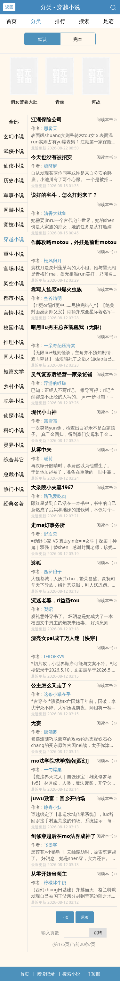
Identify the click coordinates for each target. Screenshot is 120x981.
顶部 (95, 974)
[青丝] (59, 93)
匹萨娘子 (53, 571)
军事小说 (14, 195)
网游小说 (14, 209)
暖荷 (48, 458)
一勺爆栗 (53, 769)
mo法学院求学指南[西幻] (60, 760)
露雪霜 (50, 421)
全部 (14, 121)
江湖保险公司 (46, 119)
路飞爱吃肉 (55, 496)
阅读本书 (105, 119)
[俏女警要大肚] (24, 93)
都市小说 (14, 297)
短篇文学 (14, 371)
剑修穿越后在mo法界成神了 (63, 836)
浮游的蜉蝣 (55, 383)
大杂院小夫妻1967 (52, 487)
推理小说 (14, 342)
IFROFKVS (54, 656)
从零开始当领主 (49, 873)
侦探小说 (14, 415)
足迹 (108, 21)
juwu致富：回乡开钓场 (58, 798)
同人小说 (14, 356)
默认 (42, 39)
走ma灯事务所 (48, 525)
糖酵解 (50, 166)
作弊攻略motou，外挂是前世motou (74, 242)
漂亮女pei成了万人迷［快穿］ (65, 638)
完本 (77, 39)
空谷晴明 (53, 298)
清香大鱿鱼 (55, 213)
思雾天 (50, 128)
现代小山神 (44, 411)
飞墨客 (50, 845)
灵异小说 (14, 444)
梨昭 (48, 609)
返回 (9, 7)
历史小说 (14, 180)
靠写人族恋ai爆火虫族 (56, 289)
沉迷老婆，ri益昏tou (55, 600)
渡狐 (36, 562)
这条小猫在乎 (57, 694)
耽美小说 (14, 400)
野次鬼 (50, 534)
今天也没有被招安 (51, 157)
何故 (96, 102)
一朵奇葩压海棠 (59, 345)
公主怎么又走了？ (51, 685)
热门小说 (14, 488)
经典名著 (14, 503)
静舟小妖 (53, 807)
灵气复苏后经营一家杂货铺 (61, 374)
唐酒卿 (50, 732)
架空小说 (14, 283)
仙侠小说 (14, 165)
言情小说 (14, 312)
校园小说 (14, 327)
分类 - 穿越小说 (60, 7)
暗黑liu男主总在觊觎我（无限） (67, 327)
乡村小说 (14, 386)
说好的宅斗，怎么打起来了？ (64, 194)
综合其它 (14, 459)
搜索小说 (71, 974)
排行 (60, 21)
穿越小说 (14, 239)
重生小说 (14, 253)
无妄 (36, 722)
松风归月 (53, 260)
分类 (36, 21)
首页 (11, 21)
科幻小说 (14, 430)
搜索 (84, 21)
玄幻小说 (14, 136)
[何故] (96, 93)
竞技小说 (14, 224)
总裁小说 (14, 474)
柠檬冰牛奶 (55, 882)
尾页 (85, 917)
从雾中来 (41, 449)
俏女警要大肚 (24, 102)
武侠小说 (14, 151)
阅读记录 (46, 974)
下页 (65, 917)
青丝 (59, 102)
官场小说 (14, 268)
